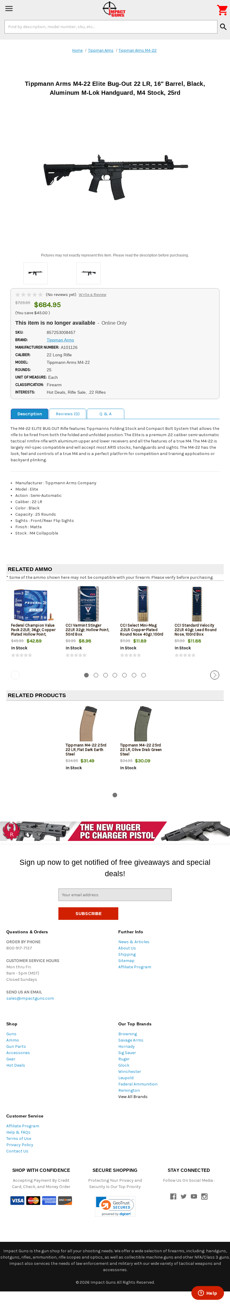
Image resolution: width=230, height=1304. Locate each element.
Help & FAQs (18, 1132)
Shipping (127, 954)
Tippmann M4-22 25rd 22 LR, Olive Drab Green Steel (141, 749)
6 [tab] (134, 675)
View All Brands (133, 1096)
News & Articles (133, 941)
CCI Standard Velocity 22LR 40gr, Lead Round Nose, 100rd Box (196, 629)
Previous (15, 675)
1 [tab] (86, 675)
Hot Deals (15, 1065)
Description (29, 413)
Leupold (126, 1077)
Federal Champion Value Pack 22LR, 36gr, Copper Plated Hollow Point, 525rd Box (33, 632)
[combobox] (110, 26)
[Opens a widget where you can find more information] (207, 1293)
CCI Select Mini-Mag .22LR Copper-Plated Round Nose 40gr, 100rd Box (142, 632)
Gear (10, 1059)
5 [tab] (124, 675)
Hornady (126, 1046)
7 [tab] (143, 675)
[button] (115, 1206)
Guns (11, 1033)
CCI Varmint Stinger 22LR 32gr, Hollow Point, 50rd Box (87, 629)
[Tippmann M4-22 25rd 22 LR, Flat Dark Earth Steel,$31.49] (88, 725)
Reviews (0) (68, 413)
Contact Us (17, 1151)
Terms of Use (18, 1138)
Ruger (124, 1059)
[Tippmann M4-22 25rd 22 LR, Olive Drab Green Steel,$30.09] (142, 725)
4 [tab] (115, 675)
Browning (127, 1033)
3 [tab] (105, 675)
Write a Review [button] (92, 294)
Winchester (129, 1071)
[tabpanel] (33, 627)
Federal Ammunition (138, 1084)
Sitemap (126, 960)
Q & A (105, 413)
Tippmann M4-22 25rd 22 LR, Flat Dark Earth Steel (86, 749)
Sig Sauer (127, 1052)
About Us (127, 948)
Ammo (12, 1040)
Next (214, 675)
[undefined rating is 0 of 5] (29, 294)
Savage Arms (130, 1040)
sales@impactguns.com (30, 998)
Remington (129, 1090)
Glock (123, 1065)
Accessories (18, 1052)
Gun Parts (16, 1046)
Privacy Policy (19, 1144)
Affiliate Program (134, 966)
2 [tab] (96, 675)
